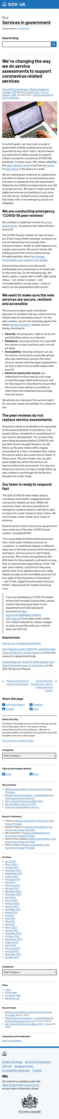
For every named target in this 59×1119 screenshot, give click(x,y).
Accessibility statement (16, 1070)
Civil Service (23, 28)
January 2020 (12, 951)
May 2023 (10, 882)
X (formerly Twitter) (15, 704)
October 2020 (12, 936)
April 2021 (10, 924)
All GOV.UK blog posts (38, 1062)
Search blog (10, 38)
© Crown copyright (29, 1111)
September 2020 (13, 939)
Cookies (37, 1070)
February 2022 (12, 903)
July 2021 (9, 915)
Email (36, 709)
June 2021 (10, 918)
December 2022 (13, 891)
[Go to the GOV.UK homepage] (13, 4)
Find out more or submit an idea (17, 740)
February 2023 (12, 885)
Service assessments (43, 95)
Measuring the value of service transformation (17, 682)
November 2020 (13, 933)
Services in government (26, 22)
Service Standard (10, 97)
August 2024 (11, 876)
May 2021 (10, 921)
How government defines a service (22, 807)
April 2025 (10, 861)
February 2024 (12, 879)
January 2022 (12, 906)
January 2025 (12, 867)
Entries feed (11, 992)
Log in (8, 989)
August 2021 (11, 912)
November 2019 (13, 954)
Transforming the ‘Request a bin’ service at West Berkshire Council (42, 686)
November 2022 (13, 894)
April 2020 (10, 945)
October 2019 (12, 957)
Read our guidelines (12, 1040)
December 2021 (13, 909)
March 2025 (11, 864)
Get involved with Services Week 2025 (24, 801)
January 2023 (12, 888)
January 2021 (11, 930)
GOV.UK (7, 1066)
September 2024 (13, 873)
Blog (5, 17)
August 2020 (11, 942)
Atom (36, 774)
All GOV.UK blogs (12, 1062)
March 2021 (11, 927)
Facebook (38, 704)
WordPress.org (12, 998)
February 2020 (12, 948)
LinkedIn (10, 709)
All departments (23, 1066)
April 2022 (10, 897)
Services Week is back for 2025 (20, 804)
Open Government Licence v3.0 (20, 1085)
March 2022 (11, 900)
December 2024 (13, 870)
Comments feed (13, 995)
